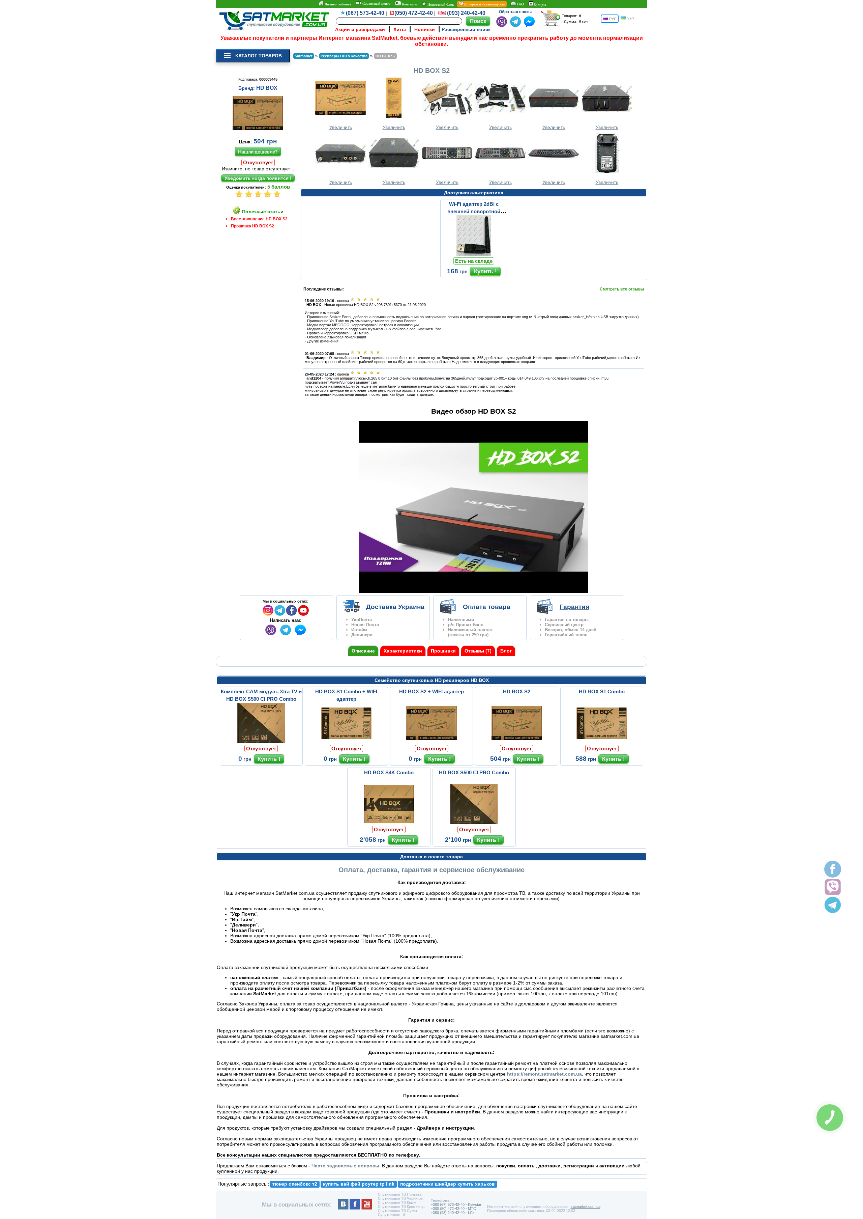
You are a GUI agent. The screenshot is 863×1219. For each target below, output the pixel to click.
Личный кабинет (337, 4)
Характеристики (403, 651)
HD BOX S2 (516, 691)
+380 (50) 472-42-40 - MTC (453, 1209)
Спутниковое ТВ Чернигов (400, 1198)
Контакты (409, 4)
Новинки (424, 29)
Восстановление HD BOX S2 (259, 219)
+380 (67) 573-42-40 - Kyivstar (456, 1204)
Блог (506, 651)
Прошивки (443, 651)
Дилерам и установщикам (484, 4)
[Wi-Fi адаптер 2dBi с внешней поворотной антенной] (473, 254)
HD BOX (266, 88)
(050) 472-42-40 (413, 13)
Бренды (540, 5)
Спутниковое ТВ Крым (397, 1202)
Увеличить (340, 127)
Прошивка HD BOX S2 (252, 226)
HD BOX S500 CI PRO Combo (474, 772)
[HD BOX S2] (517, 741)
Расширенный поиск (466, 29)
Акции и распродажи (360, 29)
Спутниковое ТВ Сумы (397, 1211)
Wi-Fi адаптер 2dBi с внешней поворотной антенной (473, 211)
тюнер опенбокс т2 (294, 1184)
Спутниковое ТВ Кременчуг (401, 1206)
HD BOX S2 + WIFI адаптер (431, 691)
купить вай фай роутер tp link (358, 1184)
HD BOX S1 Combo (602, 691)
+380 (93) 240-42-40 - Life (452, 1213)
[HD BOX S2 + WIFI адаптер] (431, 741)
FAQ (520, 4)
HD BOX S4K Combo (389, 772)
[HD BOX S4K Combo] (389, 822)
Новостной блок (440, 4)
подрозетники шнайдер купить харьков (447, 1184)
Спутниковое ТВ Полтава (399, 1194)
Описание (363, 651)
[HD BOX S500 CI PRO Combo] (474, 822)
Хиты (399, 29)
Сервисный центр (376, 3)
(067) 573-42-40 (365, 13)
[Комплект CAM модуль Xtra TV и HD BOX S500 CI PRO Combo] (261, 741)
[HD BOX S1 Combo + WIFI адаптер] (346, 741)
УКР (630, 19)
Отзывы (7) (478, 651)
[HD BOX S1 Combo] (601, 741)
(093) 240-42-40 (466, 13)
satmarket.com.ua (585, 1206)
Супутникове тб (391, 1215)
